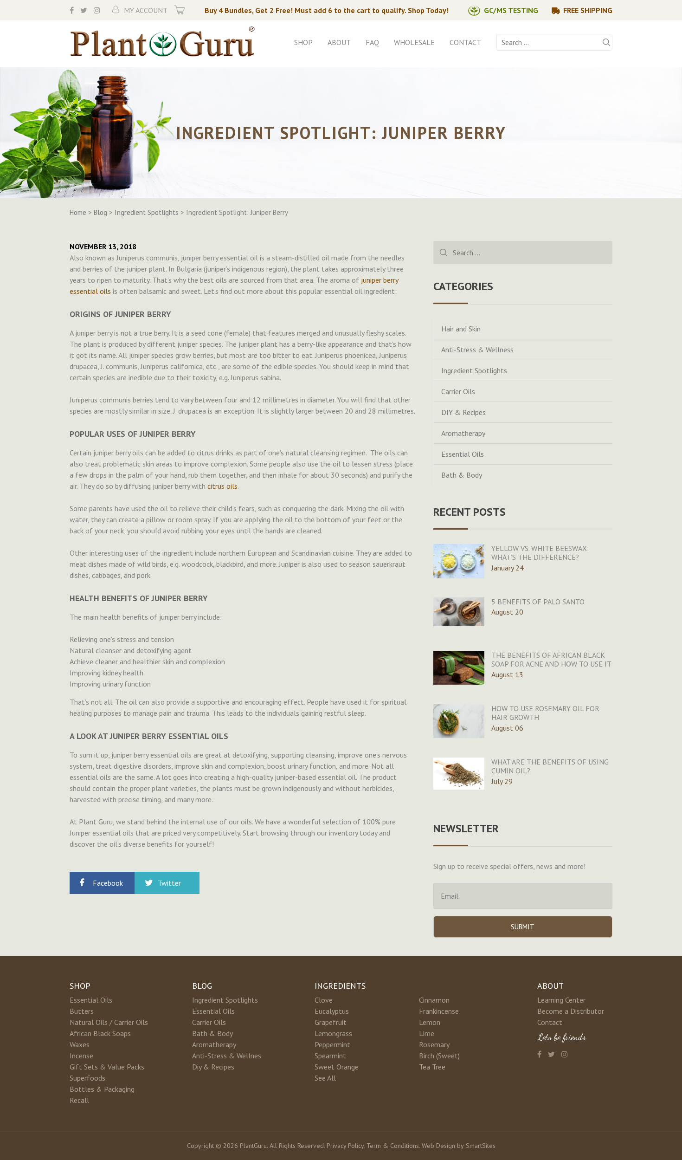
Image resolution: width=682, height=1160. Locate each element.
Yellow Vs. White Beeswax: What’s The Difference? (540, 553)
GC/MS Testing (511, 10)
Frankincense (439, 1011)
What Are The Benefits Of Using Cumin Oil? (550, 766)
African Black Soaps (100, 1033)
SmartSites (480, 1145)
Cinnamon (434, 999)
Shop (303, 42)
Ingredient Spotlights (474, 370)
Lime (426, 1033)
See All (325, 1077)
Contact (465, 42)
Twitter (169, 883)
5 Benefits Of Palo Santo (538, 601)
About (339, 42)
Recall (79, 1100)
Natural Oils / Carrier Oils (109, 1022)
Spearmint (330, 1055)
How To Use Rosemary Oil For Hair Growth (545, 713)
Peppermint (332, 1044)
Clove (324, 999)
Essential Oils (462, 454)
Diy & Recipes (213, 1066)
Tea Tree (432, 1066)
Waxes (80, 1044)
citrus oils (222, 486)
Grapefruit (331, 1022)
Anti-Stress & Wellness (477, 349)
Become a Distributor (570, 1011)
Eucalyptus (332, 1011)
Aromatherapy (463, 433)
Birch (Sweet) (439, 1055)
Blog (202, 985)
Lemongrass (333, 1033)
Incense (81, 1055)
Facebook (108, 883)
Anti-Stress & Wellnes (226, 1055)
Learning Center (561, 999)
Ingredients (340, 985)
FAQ (372, 42)
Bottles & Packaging (102, 1089)
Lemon (429, 1022)
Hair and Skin (461, 328)
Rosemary (434, 1044)
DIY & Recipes (463, 412)
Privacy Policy (345, 1145)
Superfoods (87, 1077)
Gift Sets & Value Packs (107, 1066)
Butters (82, 1011)
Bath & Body (461, 475)
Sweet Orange (337, 1066)
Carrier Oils (458, 391)
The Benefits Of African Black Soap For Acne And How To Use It (551, 659)
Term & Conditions (393, 1145)
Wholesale (414, 42)
